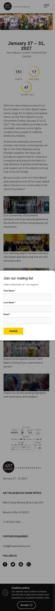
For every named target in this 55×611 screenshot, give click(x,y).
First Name (10, 290)
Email (7, 314)
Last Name (9, 302)
